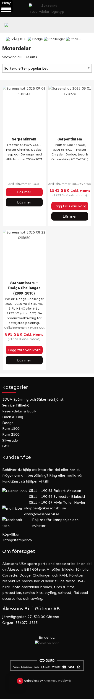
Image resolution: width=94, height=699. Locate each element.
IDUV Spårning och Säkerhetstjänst (33, 399)
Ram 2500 (10, 434)
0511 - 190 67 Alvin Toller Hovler (57, 502)
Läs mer (24, 192)
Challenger (56, 39)
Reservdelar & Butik (19, 411)
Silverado (10, 440)
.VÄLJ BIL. (18, 39)
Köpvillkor (11, 534)
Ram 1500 (10, 428)
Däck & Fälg (12, 417)
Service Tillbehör (16, 405)
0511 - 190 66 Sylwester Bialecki (57, 496)
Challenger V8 (81, 39)
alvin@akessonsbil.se (41, 514)
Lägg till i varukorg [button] (69, 206)
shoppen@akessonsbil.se (45, 508)
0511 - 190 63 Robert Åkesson (55, 490)
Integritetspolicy (17, 540)
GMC (6, 446)
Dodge (37, 39)
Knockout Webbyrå (57, 680)
